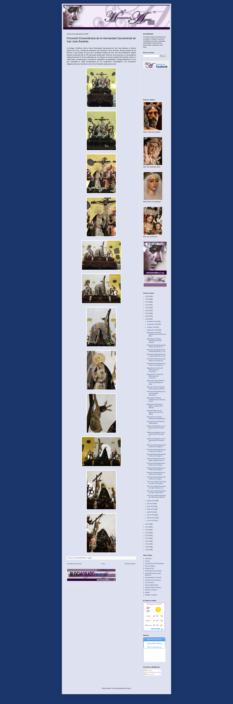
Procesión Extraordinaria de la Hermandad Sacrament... (156, 393)
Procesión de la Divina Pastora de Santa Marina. (156, 417)
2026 (147, 296)
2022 (147, 308)
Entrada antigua (130, 564)
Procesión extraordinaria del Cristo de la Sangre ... (156, 478)
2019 (147, 316)
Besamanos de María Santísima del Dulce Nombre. (154, 340)
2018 (147, 319)
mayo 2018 (151, 509)
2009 (147, 547)
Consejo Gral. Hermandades (154, 563)
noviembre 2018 (152, 324)
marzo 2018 (151, 515)
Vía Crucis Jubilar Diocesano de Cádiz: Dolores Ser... (156, 487)
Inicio (103, 564)
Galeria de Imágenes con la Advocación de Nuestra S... (156, 427)
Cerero (147, 561)
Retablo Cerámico (151, 595)
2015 (147, 530)
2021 (147, 310)
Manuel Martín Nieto (151, 585)
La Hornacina (149, 582)
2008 (147, 550)
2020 (147, 313)
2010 (147, 544)
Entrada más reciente (74, 564)
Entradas (149, 670)
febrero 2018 (151, 518)
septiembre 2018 (153, 330)
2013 (147, 535)
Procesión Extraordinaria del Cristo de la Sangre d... (156, 446)
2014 (147, 533)
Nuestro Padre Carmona (153, 587)
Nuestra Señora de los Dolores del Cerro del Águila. (155, 412)
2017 (147, 524)
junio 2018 (150, 506)
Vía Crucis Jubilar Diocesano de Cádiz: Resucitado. (156, 482)
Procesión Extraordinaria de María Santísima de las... (156, 459)
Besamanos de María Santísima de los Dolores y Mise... (156, 334)
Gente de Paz (149, 568)
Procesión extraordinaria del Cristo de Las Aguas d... (156, 364)
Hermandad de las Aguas (153, 571)
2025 (147, 299)
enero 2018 (151, 520)
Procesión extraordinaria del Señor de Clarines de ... (156, 359)
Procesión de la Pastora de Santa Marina (156, 422)
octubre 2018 (151, 327)
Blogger (128, 688)
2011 (147, 541)
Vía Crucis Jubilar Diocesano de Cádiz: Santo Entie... (156, 491)
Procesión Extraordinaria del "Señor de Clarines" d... (156, 346)
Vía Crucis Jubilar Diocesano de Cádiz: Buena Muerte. (156, 496)
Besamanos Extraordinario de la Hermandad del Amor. (155, 382)
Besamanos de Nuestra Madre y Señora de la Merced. (155, 406)
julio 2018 (150, 503)
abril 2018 (150, 512)
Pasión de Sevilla (151, 590)
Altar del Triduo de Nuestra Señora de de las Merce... (156, 388)
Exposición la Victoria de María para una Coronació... (155, 369)
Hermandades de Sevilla (153, 577)
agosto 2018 (151, 501)
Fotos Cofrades (150, 566)
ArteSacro (148, 558)
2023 (147, 305)
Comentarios (150, 674)
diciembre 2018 (152, 321)
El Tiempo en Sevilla (154, 604)
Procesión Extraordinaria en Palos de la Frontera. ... (156, 464)
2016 (147, 527)
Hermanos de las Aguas (153, 580)
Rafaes (147, 592)
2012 (147, 538)
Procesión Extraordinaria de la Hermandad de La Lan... (156, 350)
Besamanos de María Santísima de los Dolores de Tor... (156, 399)
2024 (147, 302)
